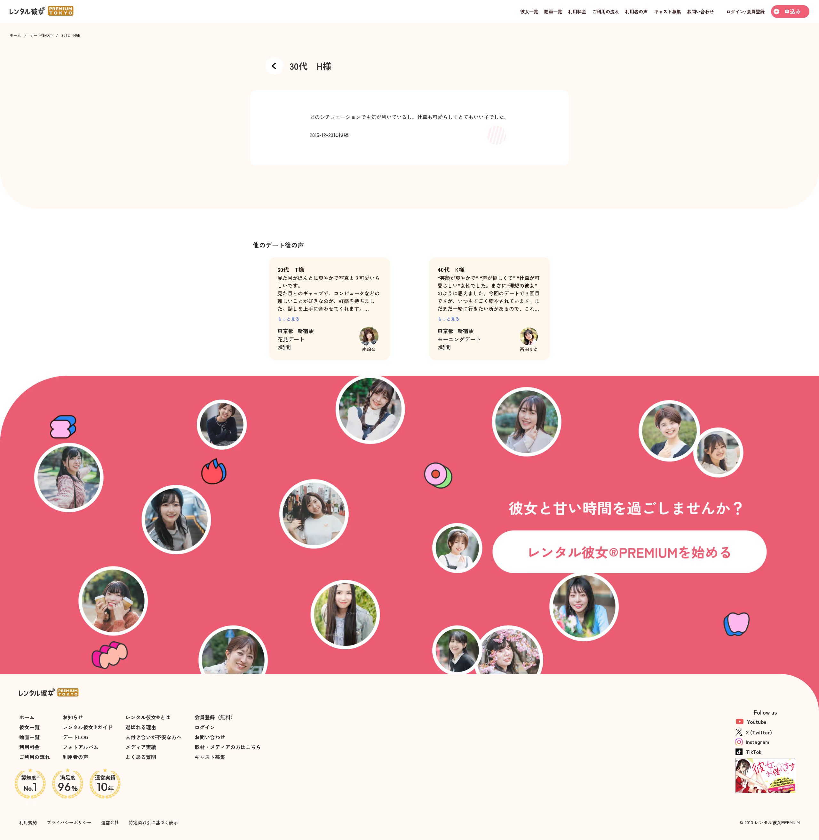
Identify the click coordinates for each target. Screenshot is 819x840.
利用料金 (29, 747)
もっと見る (288, 319)
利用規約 (28, 822)
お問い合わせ (210, 737)
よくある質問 (140, 757)
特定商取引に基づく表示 (153, 822)
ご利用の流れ (34, 757)
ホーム (15, 35)
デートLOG (75, 737)
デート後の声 (41, 35)
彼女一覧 (29, 727)
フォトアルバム (81, 747)
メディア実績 (140, 747)
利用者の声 (75, 757)
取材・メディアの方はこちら (228, 747)
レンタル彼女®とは (147, 717)
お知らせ (73, 717)
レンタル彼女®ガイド (88, 727)
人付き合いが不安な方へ (153, 737)
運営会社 (110, 822)
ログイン (205, 727)
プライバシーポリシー (69, 822)
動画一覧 (29, 737)
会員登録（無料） (215, 717)
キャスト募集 (210, 757)
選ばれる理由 (140, 727)
